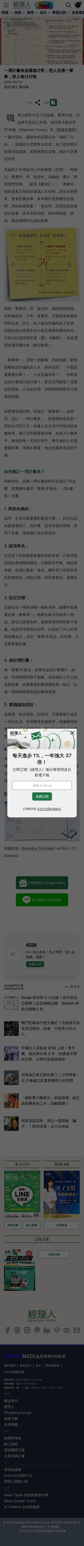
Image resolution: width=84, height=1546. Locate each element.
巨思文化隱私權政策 (49, 808)
